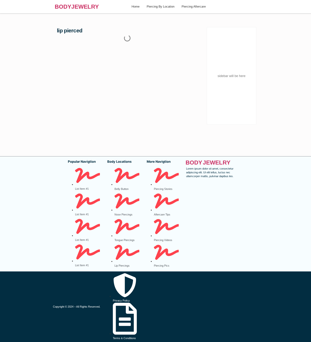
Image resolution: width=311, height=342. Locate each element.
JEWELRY (85, 6)
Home (135, 6)
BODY (63, 6)
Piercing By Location (160, 6)
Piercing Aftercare (194, 6)
